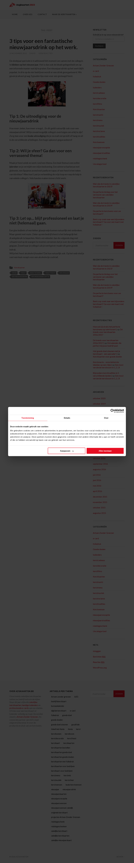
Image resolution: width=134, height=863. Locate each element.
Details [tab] (67, 418)
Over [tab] (106, 418)
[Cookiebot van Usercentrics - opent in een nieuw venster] (112, 411)
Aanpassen (65, 451)
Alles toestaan (105, 451)
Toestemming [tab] (27, 418)
